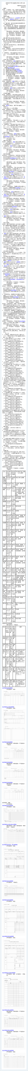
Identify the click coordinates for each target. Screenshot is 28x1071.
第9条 (15, 133)
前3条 (7, 105)
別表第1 (9, 260)
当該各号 (12, 19)
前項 (11, 88)
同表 (7, 264)
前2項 (5, 266)
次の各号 (17, 17)
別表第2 (18, 261)
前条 (14, 61)
